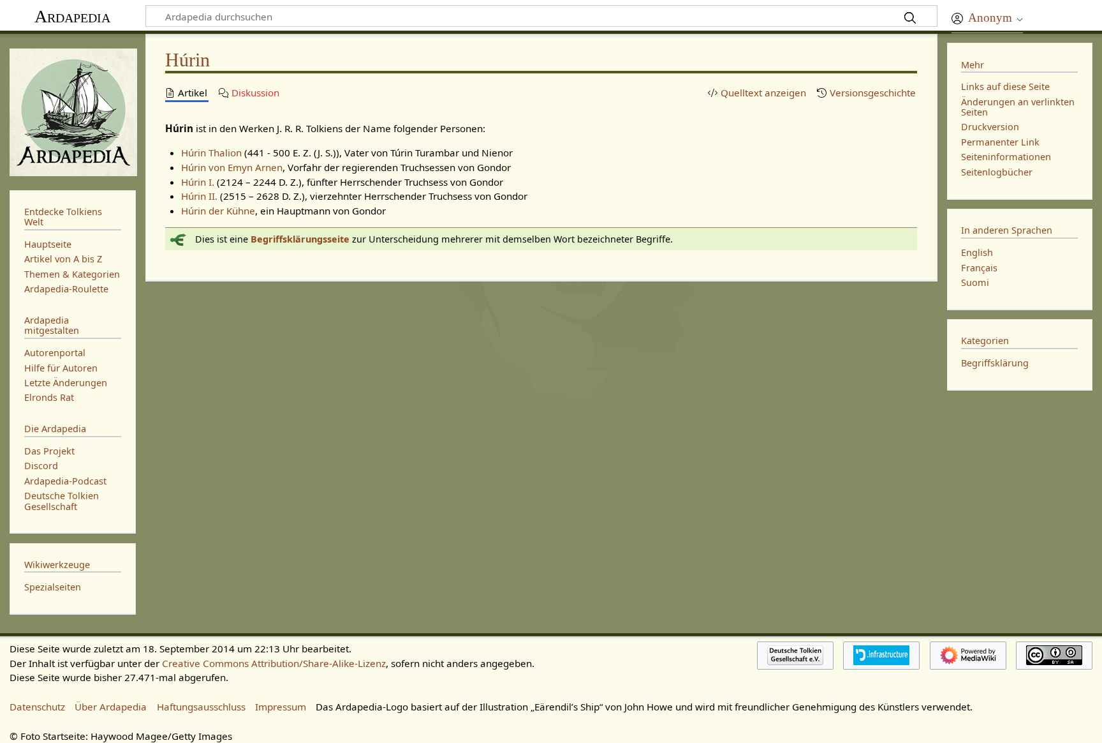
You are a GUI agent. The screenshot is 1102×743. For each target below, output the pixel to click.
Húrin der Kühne (218, 210)
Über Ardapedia (111, 706)
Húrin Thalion (211, 152)
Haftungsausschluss (201, 706)
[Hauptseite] (73, 111)
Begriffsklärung (995, 363)
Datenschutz (37, 706)
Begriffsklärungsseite (300, 239)
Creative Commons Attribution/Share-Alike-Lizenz (274, 663)
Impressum (280, 706)
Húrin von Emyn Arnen (232, 167)
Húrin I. (197, 182)
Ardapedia (72, 16)
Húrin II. (199, 196)
